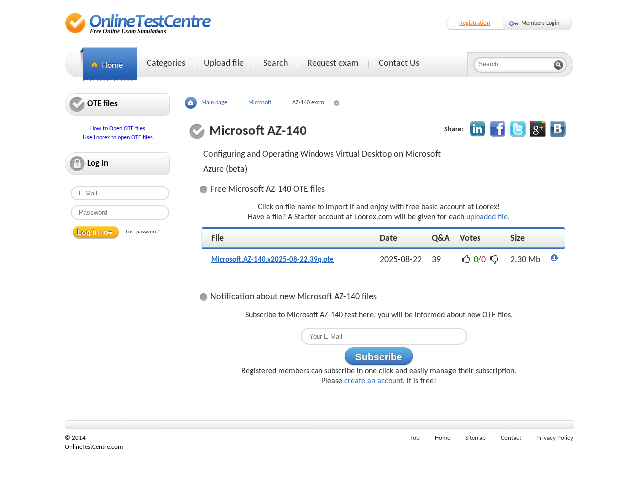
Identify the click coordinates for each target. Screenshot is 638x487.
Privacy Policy (554, 438)
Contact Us (399, 63)
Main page (214, 103)
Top (415, 438)
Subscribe (378, 357)
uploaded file (487, 217)
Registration (474, 23)
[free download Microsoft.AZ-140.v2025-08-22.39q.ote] (554, 260)
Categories (166, 63)
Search (275, 63)
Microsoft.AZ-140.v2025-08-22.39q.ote (272, 260)
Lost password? (143, 232)
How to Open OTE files (117, 129)
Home (442, 438)
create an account (373, 381)
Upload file (224, 63)
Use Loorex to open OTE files (118, 138)
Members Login (540, 23)
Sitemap (475, 438)
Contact (511, 438)
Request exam (332, 63)
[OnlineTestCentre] (138, 23)
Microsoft (259, 103)
